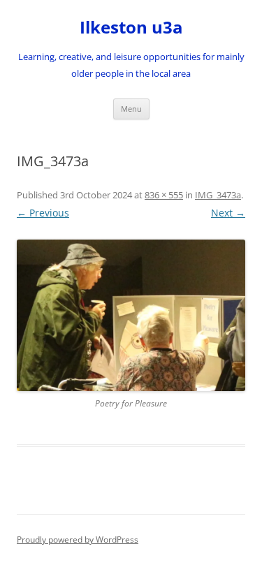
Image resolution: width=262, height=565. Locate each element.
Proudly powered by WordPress (77, 539)
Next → (228, 212)
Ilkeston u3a (131, 27)
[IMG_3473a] (131, 315)
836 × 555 (164, 195)
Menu (131, 108)
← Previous (43, 212)
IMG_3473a (218, 195)
